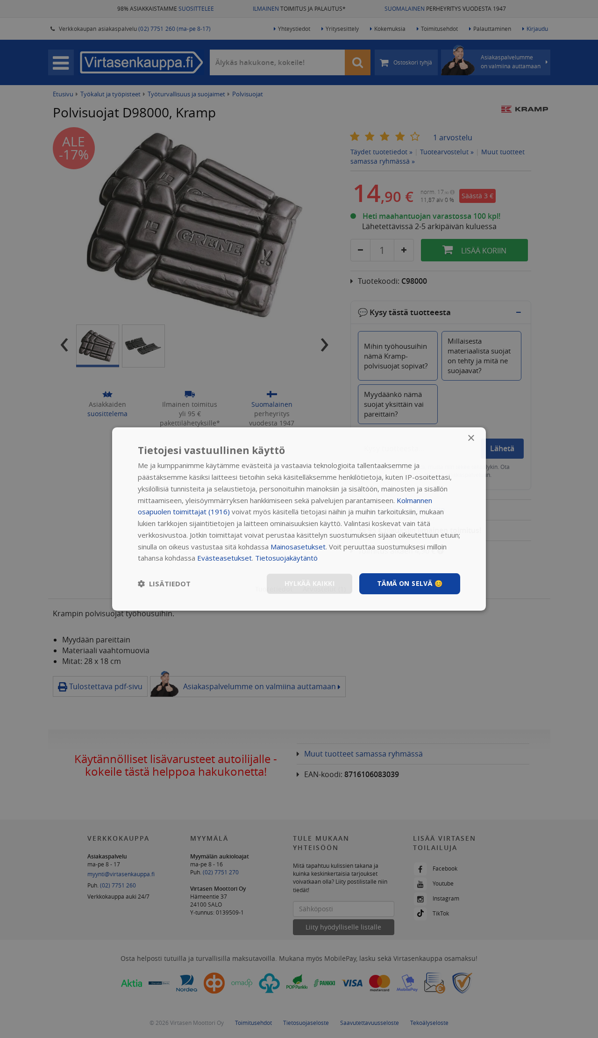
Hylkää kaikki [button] (310, 583)
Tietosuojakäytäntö (286, 557)
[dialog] (299, 519)
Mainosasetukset (298, 546)
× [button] (470, 438)
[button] (164, 584)
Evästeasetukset (224, 557)
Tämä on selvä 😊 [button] (409, 583)
